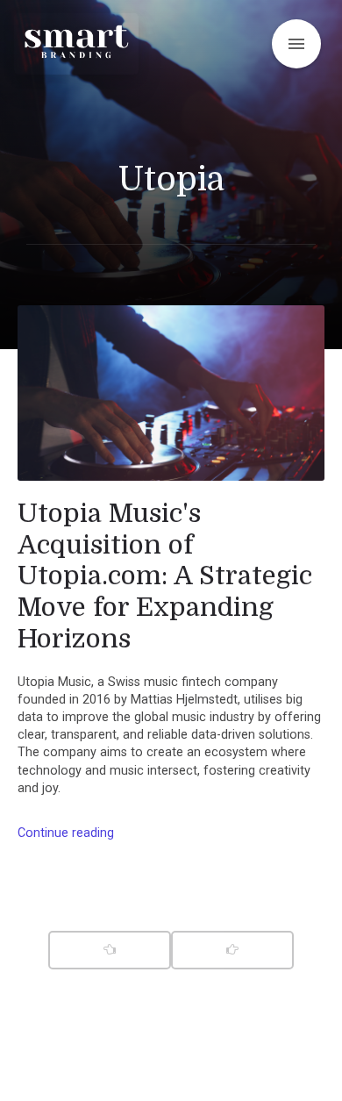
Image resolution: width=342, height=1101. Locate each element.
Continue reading (66, 833)
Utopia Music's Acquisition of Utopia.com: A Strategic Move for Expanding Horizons (165, 576)
